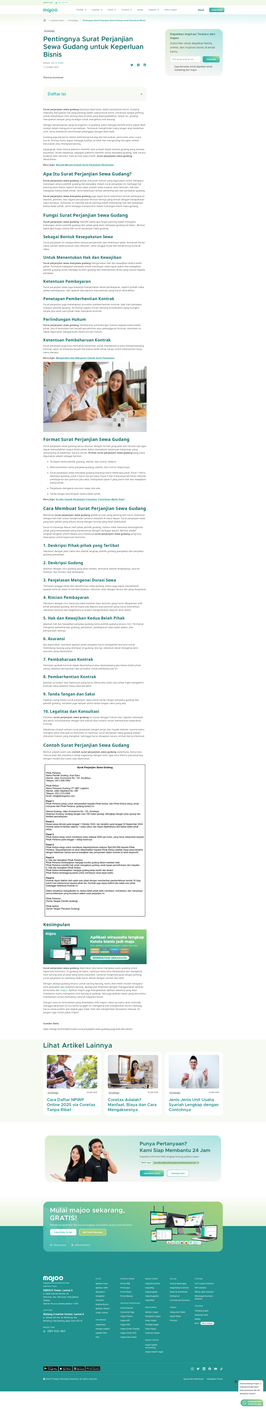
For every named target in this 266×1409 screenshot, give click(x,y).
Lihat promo (59, 1245)
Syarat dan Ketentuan (193, 1379)
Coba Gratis (216, 10)
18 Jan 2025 (92, 1092)
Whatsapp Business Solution (204, 1297)
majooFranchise (152, 1283)
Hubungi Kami (178, 1173)
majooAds (149, 1300)
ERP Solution (200, 1287)
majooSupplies (152, 1296)
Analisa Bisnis (102, 1304)
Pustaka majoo (152, 1324)
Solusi (110, 10)
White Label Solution (204, 1291)
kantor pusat (50, 1286)
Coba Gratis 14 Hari (63, 1232)
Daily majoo (150, 1328)
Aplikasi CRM (102, 1287)
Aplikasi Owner (103, 1308)
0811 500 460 (63, 2)
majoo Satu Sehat (128, 1337)
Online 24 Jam (254, 1404)
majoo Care (48, 2)
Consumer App (127, 1312)
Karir (197, 1323)
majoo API (125, 1320)
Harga (140, 10)
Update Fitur (101, 1333)
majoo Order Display (130, 1328)
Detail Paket (175, 1316)
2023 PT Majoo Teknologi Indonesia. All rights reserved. (71, 1379)
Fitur (98, 1279)
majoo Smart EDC (128, 1333)
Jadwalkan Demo (152, 1173)
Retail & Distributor (179, 1291)
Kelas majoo (150, 1320)
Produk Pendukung (130, 1303)
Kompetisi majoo (153, 1316)
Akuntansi (100, 1291)
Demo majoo (171, 10)
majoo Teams (126, 1316)
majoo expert (152, 1340)
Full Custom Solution (204, 1283)
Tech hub (47, 1310)
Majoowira (151, 1307)
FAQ (97, 1337)
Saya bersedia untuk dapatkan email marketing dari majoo (193, 68)
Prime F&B (125, 1283)
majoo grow (151, 1279)
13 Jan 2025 (214, 1092)
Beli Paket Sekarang (92, 1232)
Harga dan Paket (177, 1312)
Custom (125, 10)
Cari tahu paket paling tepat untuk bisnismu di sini (168, 1162)
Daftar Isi (57, 94)
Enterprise (175, 1296)
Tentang (199, 1306)
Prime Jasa (125, 1287)
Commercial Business (180, 1300)
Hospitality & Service (179, 1287)
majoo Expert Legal (154, 1351)
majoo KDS (125, 1324)
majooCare (101, 1324)
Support (152, 10)
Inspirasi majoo (57, 20)
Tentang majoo (202, 1310)
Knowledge (73, 20)
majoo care (49, 1327)
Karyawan (100, 1296)
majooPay (149, 1287)
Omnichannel (126, 1308)
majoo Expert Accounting (151, 1346)
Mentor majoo (151, 1312)
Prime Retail (126, 1291)
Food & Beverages (178, 1283)
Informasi (101, 1320)
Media (197, 1319)
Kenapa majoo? (103, 1328)
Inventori (100, 1300)
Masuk (201, 10)
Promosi (173, 1320)
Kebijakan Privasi (215, 1379)
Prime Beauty (126, 1296)
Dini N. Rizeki (57, 63)
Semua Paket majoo (132, 2)
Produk (79, 10)
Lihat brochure (82, 1245)
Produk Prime (127, 1279)
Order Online (102, 1312)
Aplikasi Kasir (102, 1283)
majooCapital (151, 1291)
